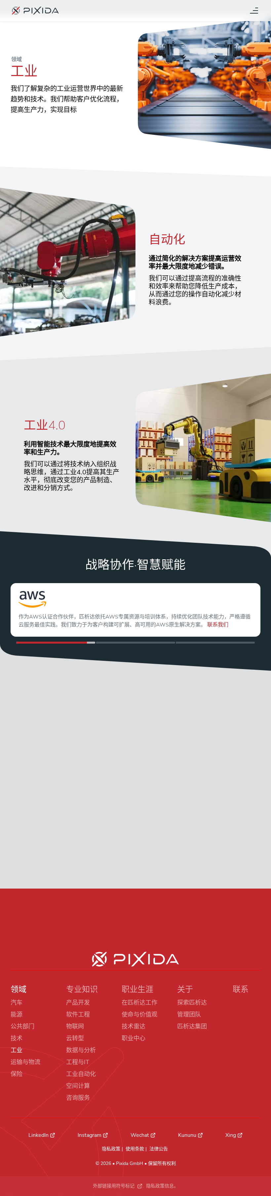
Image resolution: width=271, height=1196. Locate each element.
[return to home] (35, 10)
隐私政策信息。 (162, 1186)
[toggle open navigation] (253, 10)
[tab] (55, 643)
